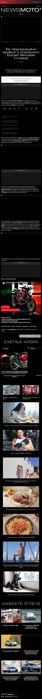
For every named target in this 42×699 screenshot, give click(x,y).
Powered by (4, 694)
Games (7, 6)
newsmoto (25, 326)
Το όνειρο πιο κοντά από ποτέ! (10, 125)
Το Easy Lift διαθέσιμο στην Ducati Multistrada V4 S (15, 319)
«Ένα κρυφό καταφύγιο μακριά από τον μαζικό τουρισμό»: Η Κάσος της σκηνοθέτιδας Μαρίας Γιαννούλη (21, 481)
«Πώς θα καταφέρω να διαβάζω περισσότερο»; (21, 453)
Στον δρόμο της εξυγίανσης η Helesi (10, 398)
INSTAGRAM (7, 692)
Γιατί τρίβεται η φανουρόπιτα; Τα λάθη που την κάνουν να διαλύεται (21, 509)
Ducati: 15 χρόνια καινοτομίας (9, 320)
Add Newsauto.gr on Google (21, 80)
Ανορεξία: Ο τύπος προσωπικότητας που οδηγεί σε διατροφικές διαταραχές (21, 425)
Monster (18, 326)
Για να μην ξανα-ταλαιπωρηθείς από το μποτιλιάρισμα (10, 129)
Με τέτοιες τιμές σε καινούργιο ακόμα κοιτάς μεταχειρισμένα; (10, 121)
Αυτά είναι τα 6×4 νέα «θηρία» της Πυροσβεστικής (30, 398)
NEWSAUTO (21, 14)
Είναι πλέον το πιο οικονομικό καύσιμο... (9, 117)
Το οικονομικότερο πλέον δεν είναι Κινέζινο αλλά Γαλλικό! (9, 133)
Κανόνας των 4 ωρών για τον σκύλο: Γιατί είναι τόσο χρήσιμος (21, 594)
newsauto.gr (12, 329)
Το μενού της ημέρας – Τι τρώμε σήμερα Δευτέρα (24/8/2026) (21, 537)
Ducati (13, 326)
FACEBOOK (12, 692)
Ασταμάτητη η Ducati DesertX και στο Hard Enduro (15, 322)
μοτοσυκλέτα (32, 326)
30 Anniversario (5, 326)
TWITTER (16, 692)
